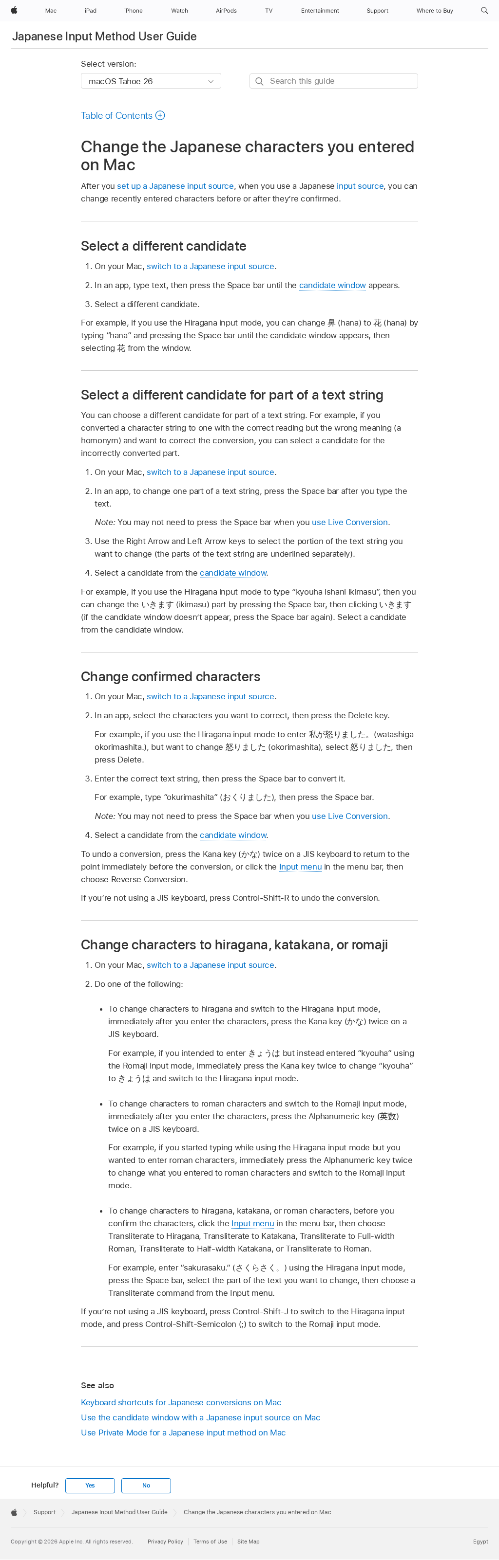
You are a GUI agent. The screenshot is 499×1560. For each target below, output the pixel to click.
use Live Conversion (349, 522)
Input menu (300, 866)
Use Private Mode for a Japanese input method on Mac (183, 1432)
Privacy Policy (165, 1541)
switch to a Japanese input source (210, 266)
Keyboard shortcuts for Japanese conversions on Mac (181, 1402)
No (146, 1485)
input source (360, 186)
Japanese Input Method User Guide (104, 36)
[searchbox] (334, 81)
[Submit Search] (260, 81)
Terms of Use (210, 1541)
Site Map (248, 1541)
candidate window (332, 285)
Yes (90, 1485)
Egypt (480, 1541)
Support (45, 1512)
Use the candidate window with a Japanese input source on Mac (201, 1417)
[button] (484, 10)
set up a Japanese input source (175, 186)
